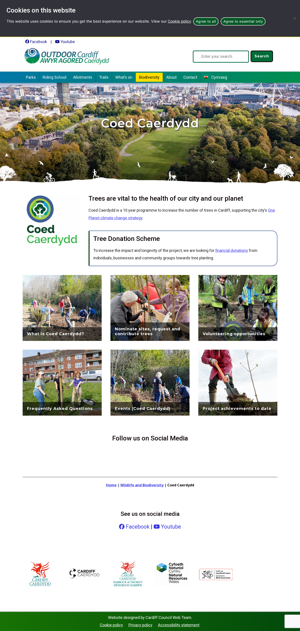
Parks (31, 77)
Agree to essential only (243, 21)
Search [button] (262, 56)
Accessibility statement (178, 625)
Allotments (82, 77)
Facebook (38, 41)
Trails (103, 77)
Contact (190, 77)
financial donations (231, 250)
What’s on (123, 77)
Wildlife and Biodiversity (142, 485)
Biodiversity (149, 77)
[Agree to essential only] (294, 18)
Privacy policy (140, 625)
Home (111, 485)
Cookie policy (179, 21)
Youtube (67, 41)
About (171, 77)
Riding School (54, 77)
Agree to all (206, 21)
